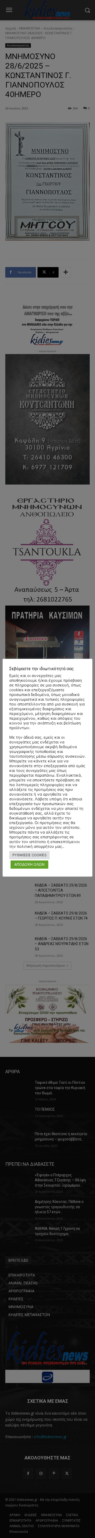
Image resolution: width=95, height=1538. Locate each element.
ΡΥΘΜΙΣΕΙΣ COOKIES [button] (29, 855)
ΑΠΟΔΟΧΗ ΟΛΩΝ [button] (29, 864)
